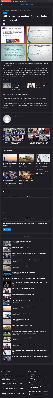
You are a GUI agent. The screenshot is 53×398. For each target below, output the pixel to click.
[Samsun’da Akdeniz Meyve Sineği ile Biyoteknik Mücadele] (26, 175)
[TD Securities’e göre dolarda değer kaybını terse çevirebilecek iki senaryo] (10, 175)
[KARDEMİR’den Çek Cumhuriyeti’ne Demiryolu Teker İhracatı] (7, 302)
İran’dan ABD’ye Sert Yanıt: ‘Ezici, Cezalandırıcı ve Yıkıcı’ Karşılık (27, 344)
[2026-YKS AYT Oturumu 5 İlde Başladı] (7, 249)
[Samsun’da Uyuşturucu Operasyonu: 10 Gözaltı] (7, 339)
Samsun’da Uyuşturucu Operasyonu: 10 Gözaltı (24, 338)
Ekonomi (11, 10)
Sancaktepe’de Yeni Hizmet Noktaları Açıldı (23, 294)
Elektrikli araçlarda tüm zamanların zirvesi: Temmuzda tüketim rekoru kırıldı (42, 165)
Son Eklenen (26, 236)
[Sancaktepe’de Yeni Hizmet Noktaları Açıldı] (7, 296)
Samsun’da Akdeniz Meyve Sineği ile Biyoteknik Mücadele (26, 182)
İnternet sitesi (30, 218)
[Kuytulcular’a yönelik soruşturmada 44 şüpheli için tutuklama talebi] (7, 255)
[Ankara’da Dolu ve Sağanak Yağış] (7, 321)
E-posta (5, 218)
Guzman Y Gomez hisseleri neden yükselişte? (42, 172)
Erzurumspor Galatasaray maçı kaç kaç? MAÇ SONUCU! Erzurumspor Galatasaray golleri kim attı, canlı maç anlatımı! (29, 332)
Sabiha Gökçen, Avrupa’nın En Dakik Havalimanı (10, 164)
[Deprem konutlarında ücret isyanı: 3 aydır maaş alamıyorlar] (7, 85)
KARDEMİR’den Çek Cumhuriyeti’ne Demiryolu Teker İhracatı (27, 300)
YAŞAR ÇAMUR (9, 24)
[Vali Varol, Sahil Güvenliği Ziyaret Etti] (7, 315)
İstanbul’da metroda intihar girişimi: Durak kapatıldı (25, 266)
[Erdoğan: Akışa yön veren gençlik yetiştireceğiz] (7, 274)
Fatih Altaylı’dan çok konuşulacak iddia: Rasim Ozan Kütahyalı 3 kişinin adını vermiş (24, 278)
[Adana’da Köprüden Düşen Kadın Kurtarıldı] (7, 243)
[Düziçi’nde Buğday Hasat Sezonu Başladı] (26, 158)
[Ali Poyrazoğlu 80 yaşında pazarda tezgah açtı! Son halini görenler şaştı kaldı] (7, 284)
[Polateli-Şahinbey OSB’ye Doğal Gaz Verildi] (31, 85)
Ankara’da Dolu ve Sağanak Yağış (20, 319)
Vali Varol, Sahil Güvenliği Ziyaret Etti (21, 313)
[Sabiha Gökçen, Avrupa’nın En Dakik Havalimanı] (10, 158)
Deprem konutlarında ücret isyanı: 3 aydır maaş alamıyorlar (18, 85)
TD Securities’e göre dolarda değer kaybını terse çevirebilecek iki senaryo (10, 182)
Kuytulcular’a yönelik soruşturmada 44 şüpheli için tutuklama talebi (25, 1)
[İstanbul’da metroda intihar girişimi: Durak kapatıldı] (7, 268)
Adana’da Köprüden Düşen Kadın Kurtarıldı (22, 241)
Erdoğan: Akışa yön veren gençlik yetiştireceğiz (23, 272)
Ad (4, 212)
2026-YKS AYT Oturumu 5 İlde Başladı (21, 247)
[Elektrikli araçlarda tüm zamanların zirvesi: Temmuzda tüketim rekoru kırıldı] (43, 158)
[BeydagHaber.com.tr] (26, 4)
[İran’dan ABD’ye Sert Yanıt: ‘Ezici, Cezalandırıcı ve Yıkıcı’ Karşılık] (7, 346)
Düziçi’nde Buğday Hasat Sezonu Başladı (25, 164)
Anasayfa (6, 10)
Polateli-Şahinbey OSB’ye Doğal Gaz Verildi (23, 288)
